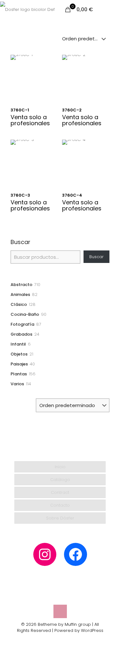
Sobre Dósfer (60, 518)
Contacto (60, 505)
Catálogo (60, 480)
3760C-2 (72, 110)
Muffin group (78, 624)
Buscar (20, 242)
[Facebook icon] (63, 639)
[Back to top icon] (60, 611)
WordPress (92, 630)
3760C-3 (20, 195)
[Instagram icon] (56, 639)
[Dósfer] (27, 10)
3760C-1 (20, 110)
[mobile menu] (111, 9)
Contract (60, 492)
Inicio (60, 467)
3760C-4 (72, 195)
